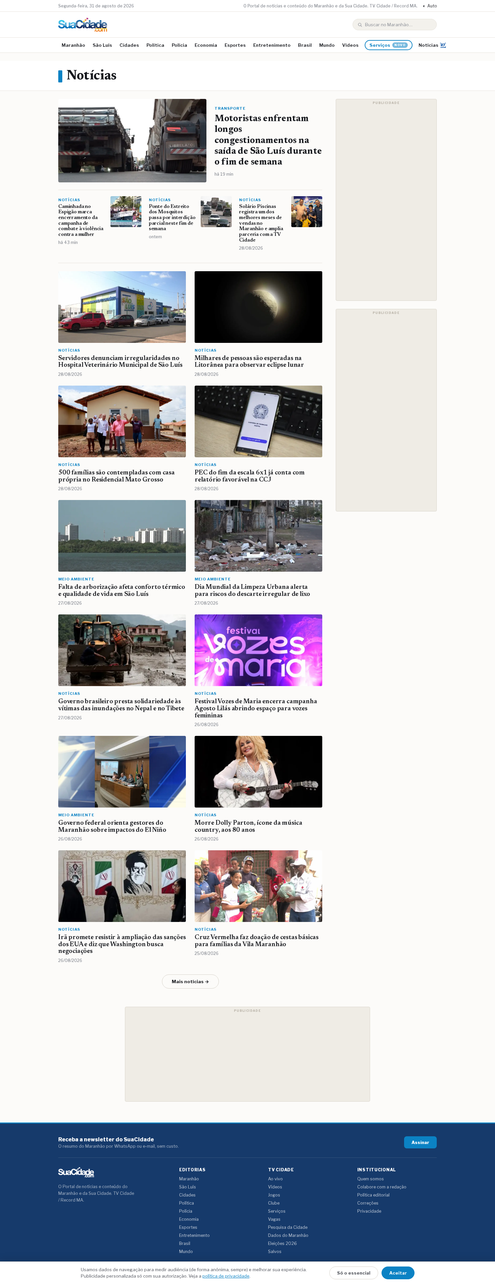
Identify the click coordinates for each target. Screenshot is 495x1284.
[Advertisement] (386, 200)
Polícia (179, 45)
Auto (430, 5)
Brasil (305, 45)
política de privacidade (226, 1276)
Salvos (275, 1251)
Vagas (274, 1219)
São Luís (102, 45)
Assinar (420, 1142)
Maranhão (73, 45)
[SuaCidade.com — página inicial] (82, 25)
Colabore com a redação (381, 1186)
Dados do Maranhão (288, 1235)
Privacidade (369, 1211)
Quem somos (370, 1178)
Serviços (387, 45)
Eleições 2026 (282, 1243)
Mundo (327, 45)
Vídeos (350, 45)
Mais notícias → (190, 981)
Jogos (274, 1195)
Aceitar (398, 1273)
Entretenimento (272, 45)
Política (155, 45)
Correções (367, 1203)
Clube (273, 1203)
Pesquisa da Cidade (287, 1227)
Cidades (129, 45)
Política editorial (373, 1195)
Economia (206, 45)
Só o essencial (353, 1273)
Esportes (235, 45)
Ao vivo (275, 1178)
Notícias (428, 45)
